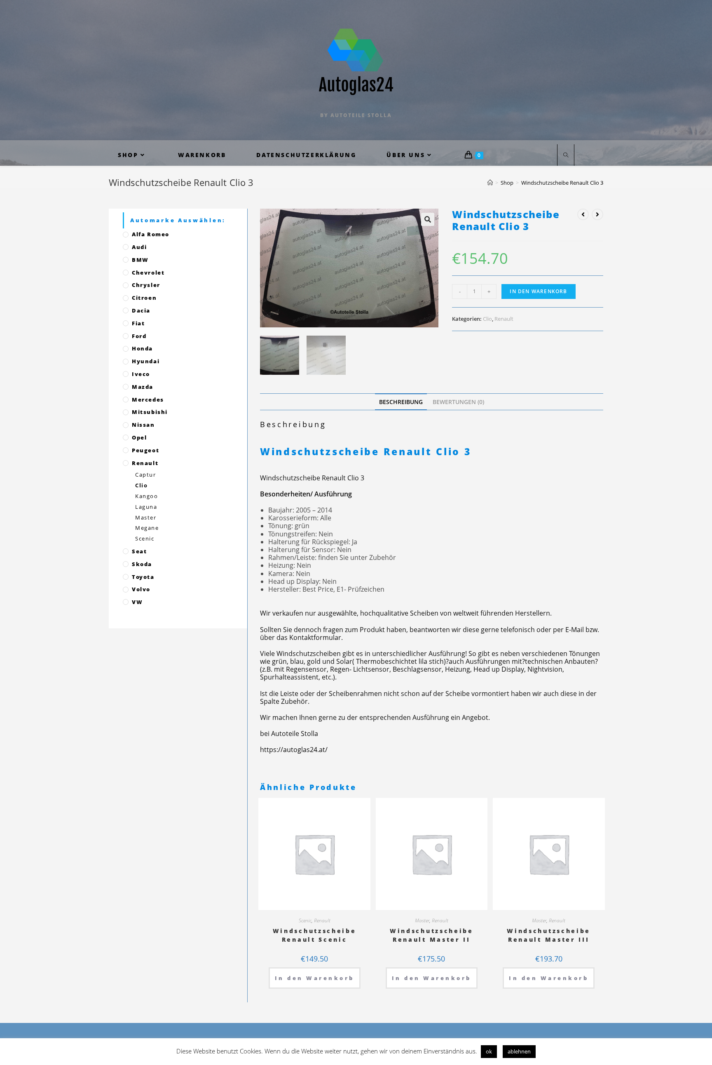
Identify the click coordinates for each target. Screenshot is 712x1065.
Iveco (141, 374)
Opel (139, 437)
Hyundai (145, 361)
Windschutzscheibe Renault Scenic (314, 935)
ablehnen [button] (519, 1051)
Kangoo (146, 496)
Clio (487, 318)
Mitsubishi (150, 412)
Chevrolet (148, 272)
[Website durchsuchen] (565, 155)
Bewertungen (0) (458, 402)
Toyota (143, 577)
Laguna (146, 506)
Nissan (143, 424)
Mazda (142, 386)
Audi (139, 247)
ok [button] (489, 1051)
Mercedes (148, 399)
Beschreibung (401, 402)
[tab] (401, 402)
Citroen (144, 297)
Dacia (141, 310)
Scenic (305, 920)
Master (422, 920)
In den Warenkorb (538, 291)
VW (137, 602)
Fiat (138, 323)
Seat (139, 551)
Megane (147, 527)
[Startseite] (490, 182)
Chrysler (146, 285)
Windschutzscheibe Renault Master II (431, 935)
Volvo (141, 589)
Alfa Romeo (150, 234)
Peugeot (145, 450)
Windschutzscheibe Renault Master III (548, 935)
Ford (139, 336)
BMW (140, 259)
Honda (142, 348)
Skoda (142, 564)
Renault (503, 318)
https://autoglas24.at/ (294, 749)
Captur (145, 474)
